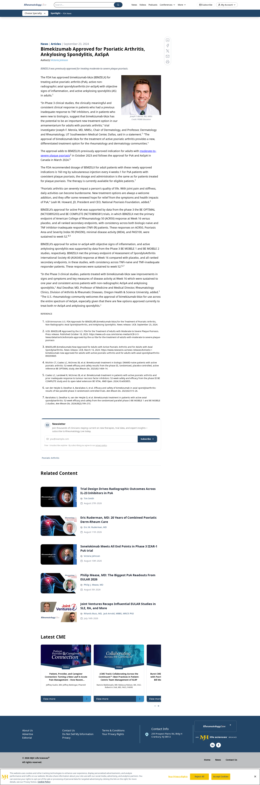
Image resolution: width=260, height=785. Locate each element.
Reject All (199, 776)
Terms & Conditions (113, 730)
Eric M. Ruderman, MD (95, 527)
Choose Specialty (33, 13)
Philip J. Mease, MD (93, 584)
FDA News (67, 13)
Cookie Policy (44, 781)
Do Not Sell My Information (77, 734)
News (134, 4)
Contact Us (68, 730)
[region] (130, 777)
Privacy (66, 737)
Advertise (27, 734)
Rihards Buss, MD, (93, 613)
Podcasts (153, 4)
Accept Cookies (220, 776)
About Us (27, 730)
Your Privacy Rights (113, 734)
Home (207, 759)
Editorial (27, 737)
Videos (142, 4)
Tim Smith (89, 498)
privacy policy (101, 445)
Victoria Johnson (92, 556)
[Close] (255, 776)
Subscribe (146, 438)
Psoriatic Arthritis (50, 457)
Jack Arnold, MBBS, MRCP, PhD (118, 613)
